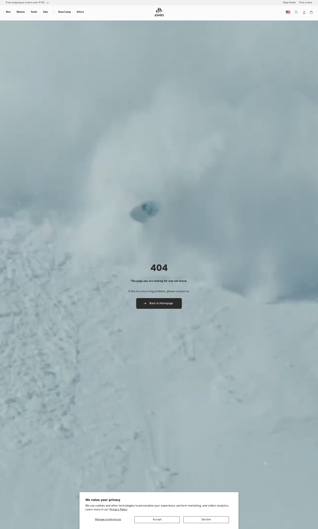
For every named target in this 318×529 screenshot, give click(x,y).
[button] (8, 12)
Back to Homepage (161, 303)
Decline (206, 519)
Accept (157, 519)
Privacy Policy (118, 509)
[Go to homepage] (159, 12)
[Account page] (304, 12)
